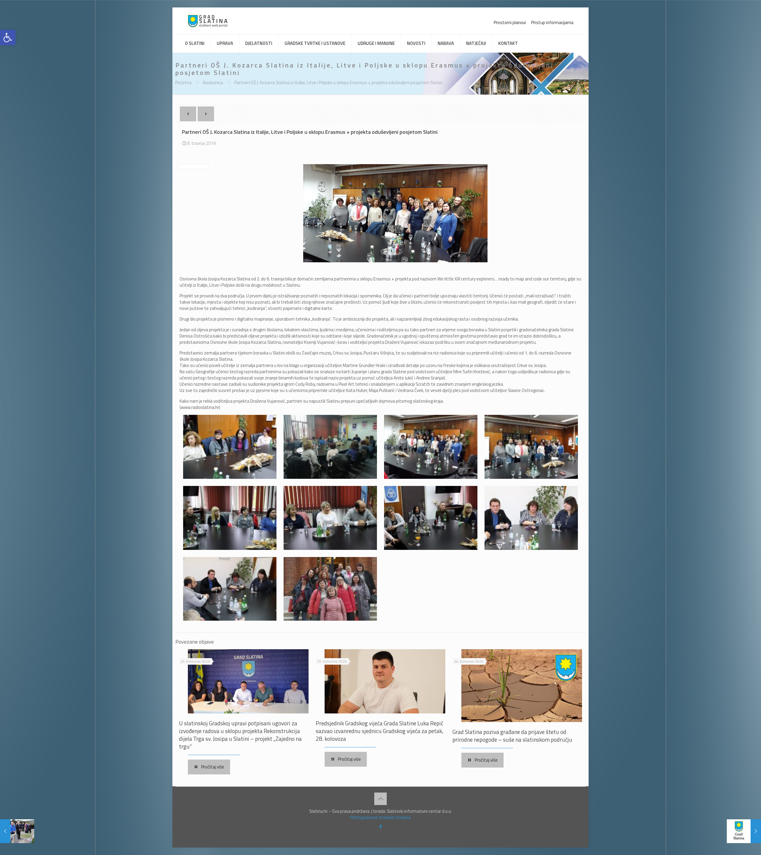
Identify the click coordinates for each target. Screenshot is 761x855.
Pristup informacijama (552, 22)
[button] (7, 37)
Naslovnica (213, 82)
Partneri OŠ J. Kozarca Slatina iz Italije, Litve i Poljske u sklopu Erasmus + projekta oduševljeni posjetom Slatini (338, 82)
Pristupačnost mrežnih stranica (380, 817)
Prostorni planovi (510, 22)
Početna (183, 82)
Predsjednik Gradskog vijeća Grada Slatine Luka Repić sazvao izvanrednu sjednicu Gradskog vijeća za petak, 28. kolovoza (379, 731)
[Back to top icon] (380, 799)
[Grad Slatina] (207, 20)
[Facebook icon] (380, 826)
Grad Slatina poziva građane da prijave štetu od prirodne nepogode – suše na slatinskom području (512, 735)
